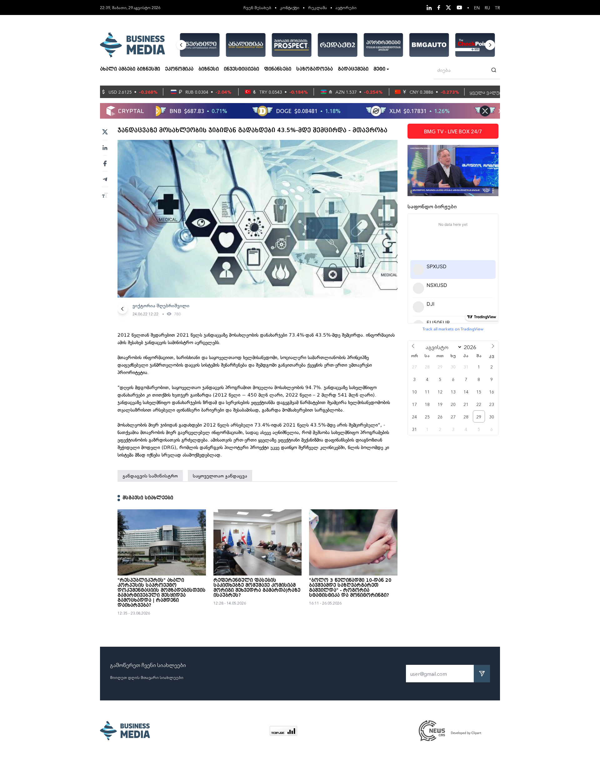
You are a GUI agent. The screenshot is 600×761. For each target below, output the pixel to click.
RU (487, 7)
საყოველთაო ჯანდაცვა (220, 475)
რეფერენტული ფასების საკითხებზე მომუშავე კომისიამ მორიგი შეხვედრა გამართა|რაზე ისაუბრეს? (256, 588)
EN (477, 7)
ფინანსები (277, 69)
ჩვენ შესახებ (257, 7)
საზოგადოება (314, 69)
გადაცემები (353, 69)
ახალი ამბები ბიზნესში (130, 69)
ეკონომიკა (179, 69)
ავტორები (346, 7)
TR (497, 7)
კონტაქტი (289, 7)
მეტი (379, 69)
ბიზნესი (208, 69)
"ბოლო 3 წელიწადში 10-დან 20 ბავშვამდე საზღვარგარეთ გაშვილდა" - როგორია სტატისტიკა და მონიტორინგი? (350, 588)
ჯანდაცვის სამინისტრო (150, 475)
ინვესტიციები (241, 69)
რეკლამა (317, 7)
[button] (181, 45)
